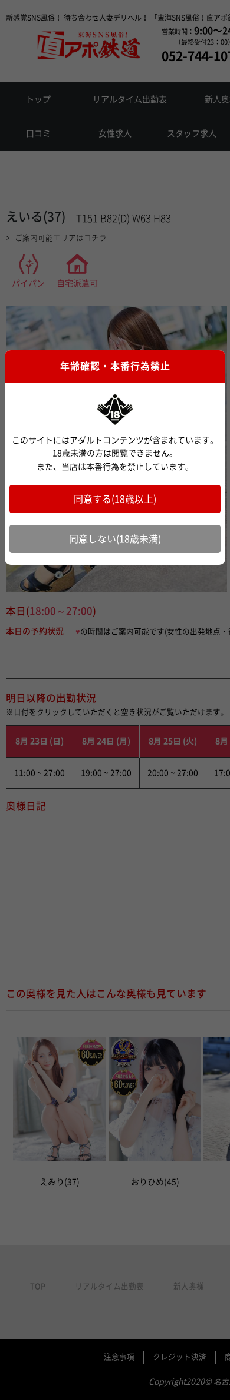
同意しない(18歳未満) (115, 539)
